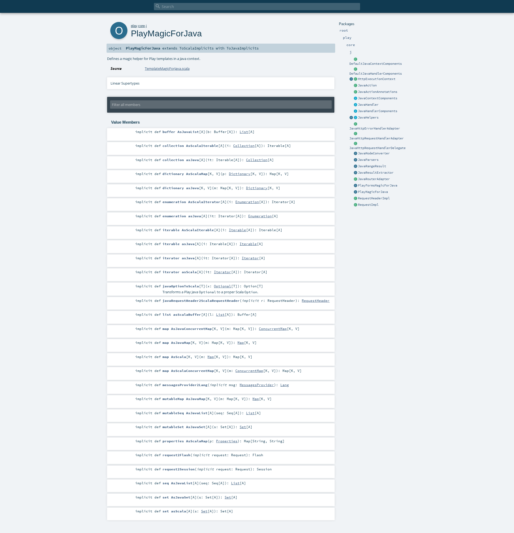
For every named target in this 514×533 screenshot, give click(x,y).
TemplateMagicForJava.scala (167, 68)
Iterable (237, 230)
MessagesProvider (257, 385)
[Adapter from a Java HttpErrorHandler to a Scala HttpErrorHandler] (355, 124)
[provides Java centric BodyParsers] (355, 160)
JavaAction (367, 85)
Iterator (250, 258)
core (141, 26)
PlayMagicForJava (373, 192)
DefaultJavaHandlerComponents (375, 73)
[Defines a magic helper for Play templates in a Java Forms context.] (355, 186)
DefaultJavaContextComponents (375, 64)
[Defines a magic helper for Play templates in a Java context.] (355, 192)
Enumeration (247, 202)
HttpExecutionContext (376, 79)
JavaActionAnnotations (377, 92)
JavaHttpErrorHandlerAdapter (374, 128)
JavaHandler (368, 104)
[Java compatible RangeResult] (355, 166)
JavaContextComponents (377, 98)
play (134, 26)
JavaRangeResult (372, 166)
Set (243, 427)
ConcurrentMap (273, 328)
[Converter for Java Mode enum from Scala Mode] (355, 153)
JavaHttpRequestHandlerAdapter (376, 138)
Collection (244, 145)
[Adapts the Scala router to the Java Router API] (355, 179)
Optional (222, 286)
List (244, 132)
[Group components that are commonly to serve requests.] (355, 98)
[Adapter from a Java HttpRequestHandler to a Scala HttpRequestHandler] (355, 134)
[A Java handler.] (355, 105)
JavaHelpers (368, 117)
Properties (226, 441)
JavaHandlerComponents (377, 111)
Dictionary (239, 174)
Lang (284, 385)
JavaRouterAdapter (374, 179)
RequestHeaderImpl (374, 198)
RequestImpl (368, 205)
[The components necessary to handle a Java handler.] (355, 69)
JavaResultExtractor (376, 172)
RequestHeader (316, 300)
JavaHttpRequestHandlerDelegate (377, 148)
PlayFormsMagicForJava (377, 185)
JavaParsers (368, 160)
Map (240, 342)
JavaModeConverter (374, 153)
